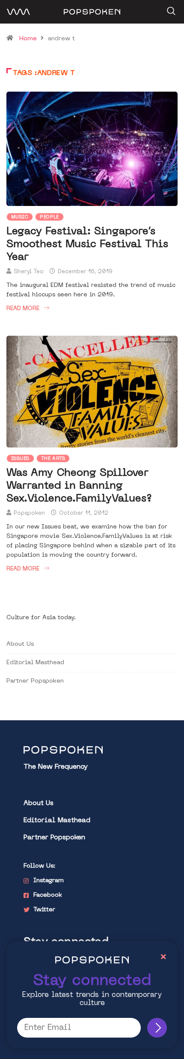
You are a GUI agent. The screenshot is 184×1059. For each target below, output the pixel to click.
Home (28, 39)
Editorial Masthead (35, 662)
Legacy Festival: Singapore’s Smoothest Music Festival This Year (87, 245)
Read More (22, 308)
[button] (170, 8)
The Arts (53, 458)
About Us (20, 644)
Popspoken (29, 513)
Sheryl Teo (29, 271)
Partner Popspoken (35, 681)
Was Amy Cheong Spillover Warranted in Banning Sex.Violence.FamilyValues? (79, 486)
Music (19, 217)
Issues (20, 458)
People (49, 217)
